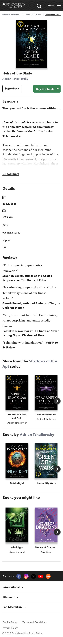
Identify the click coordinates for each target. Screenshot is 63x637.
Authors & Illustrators (10, 14)
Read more (12, 174)
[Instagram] (26, 576)
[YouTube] (40, 576)
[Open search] (39, 6)
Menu (51, 5)
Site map (8, 597)
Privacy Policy (10, 627)
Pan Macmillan (12, 607)
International (11, 587)
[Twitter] (33, 576)
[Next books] (57, 401)
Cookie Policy (10, 622)
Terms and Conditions (34, 622)
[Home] (13, 5)
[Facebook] (18, 576)
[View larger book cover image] (31, 44)
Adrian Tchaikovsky (32, 14)
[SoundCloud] (48, 576)
